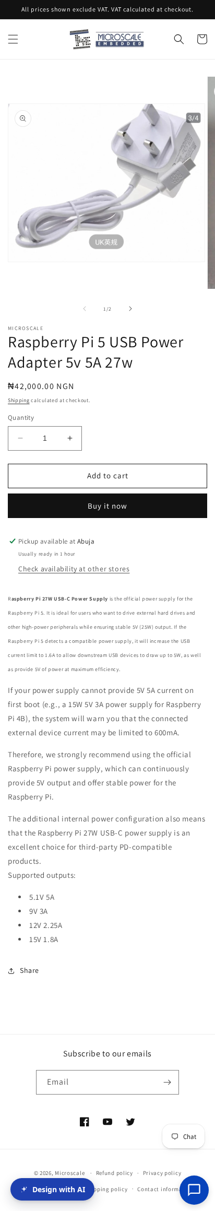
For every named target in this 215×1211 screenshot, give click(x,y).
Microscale (70, 1173)
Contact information (165, 1189)
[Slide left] (84, 308)
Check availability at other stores (73, 568)
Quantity (21, 417)
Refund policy (114, 1173)
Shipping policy (106, 1189)
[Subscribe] (167, 1082)
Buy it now (107, 506)
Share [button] (29, 970)
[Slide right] (130, 308)
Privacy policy (162, 1173)
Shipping (19, 400)
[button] (13, 39)
